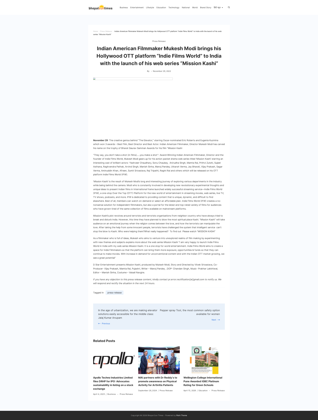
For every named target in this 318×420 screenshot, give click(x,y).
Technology (173, 7)
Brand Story (205, 7)
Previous (106, 323)
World (195, 7)
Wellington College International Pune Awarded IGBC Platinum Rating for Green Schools (202, 381)
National (186, 7)
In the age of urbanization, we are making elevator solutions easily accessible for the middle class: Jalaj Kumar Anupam (127, 314)
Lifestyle (150, 7)
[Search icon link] (228, 7)
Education (161, 7)
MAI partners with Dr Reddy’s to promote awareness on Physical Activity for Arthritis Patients (157, 381)
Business (124, 7)
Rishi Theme (181, 415)
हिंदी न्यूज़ (217, 7)
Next (214, 320)
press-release (114, 292)
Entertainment (137, 7)
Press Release (159, 41)
